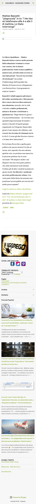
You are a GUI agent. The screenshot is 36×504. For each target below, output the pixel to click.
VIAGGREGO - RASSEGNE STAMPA (17, 3)
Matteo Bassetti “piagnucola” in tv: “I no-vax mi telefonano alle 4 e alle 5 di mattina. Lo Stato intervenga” (17, 197)
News (11, 207)
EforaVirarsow (6, 471)
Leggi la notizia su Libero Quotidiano (16, 189)
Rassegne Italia (18, 203)
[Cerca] (33, 3)
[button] (3, 33)
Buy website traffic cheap (9, 462)
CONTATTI (5, 284)
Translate (17, 274)
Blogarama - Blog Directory (10, 467)
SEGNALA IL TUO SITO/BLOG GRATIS (13, 283)
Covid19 (5, 207)
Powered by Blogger (19, 497)
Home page (5, 281)
